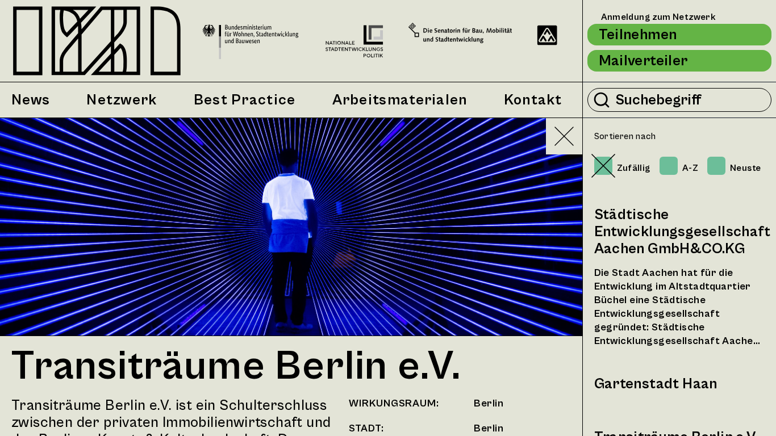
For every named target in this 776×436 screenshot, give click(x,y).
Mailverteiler (643, 60)
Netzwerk (121, 99)
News (30, 99)
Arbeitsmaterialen (400, 99)
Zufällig (633, 168)
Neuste (745, 168)
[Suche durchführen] (602, 100)
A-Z (690, 168)
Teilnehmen (638, 34)
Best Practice (245, 99)
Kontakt (533, 99)
